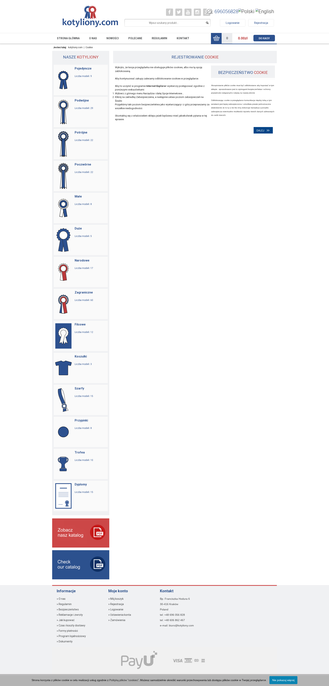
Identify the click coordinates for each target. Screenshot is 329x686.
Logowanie (233, 23)
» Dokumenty (65, 641)
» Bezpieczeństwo (68, 609)
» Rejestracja (116, 604)
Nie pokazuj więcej (283, 680)
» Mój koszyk (116, 598)
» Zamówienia (116, 620)
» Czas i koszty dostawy (71, 625)
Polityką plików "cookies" (124, 680)
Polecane (135, 38)
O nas (93, 38)
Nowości (112, 38)
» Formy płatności (67, 630)
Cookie (89, 47)
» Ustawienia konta (119, 614)
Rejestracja (261, 23)
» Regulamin (64, 604)
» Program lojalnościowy (71, 636)
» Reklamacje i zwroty (70, 614)
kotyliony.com (75, 47)
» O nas (61, 598)
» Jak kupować (65, 620)
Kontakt (183, 38)
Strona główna (68, 38)
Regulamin (159, 38)
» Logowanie (115, 609)
